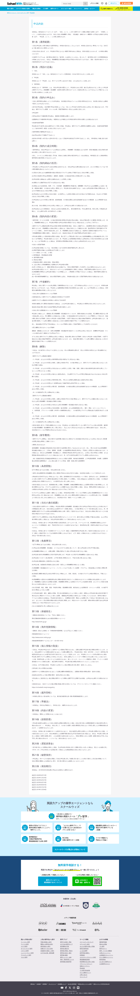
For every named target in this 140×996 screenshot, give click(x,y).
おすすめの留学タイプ (66, 944)
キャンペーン (78, 8)
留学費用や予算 (64, 946)
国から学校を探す (26, 939)
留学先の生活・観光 (65, 953)
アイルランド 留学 (26, 955)
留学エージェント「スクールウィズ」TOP (18, 13)
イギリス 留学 (25, 951)
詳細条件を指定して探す (47, 951)
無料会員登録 (127, 3)
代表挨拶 (38, 984)
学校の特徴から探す (46, 942)
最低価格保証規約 (85, 959)
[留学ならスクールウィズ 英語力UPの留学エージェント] (14, 4)
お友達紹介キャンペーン (106, 955)
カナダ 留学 (24, 946)
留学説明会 (102, 959)
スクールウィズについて (86, 942)
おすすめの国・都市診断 (47, 953)
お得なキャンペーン (105, 953)
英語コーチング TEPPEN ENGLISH (101, 984)
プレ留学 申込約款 (85, 970)
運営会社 (32, 984)
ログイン (114, 3)
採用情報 (44, 984)
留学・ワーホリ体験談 (105, 951)
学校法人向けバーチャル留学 (85, 984)
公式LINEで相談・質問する (85, 881)
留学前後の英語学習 (65, 962)
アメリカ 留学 (25, 944)
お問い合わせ (83, 975)
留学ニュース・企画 (65, 957)
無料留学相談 (103, 942)
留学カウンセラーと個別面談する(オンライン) (53, 881)
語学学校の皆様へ (85, 953)
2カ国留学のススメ (104, 964)
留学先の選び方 (64, 948)
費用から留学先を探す (47, 944)
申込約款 (32, 13)
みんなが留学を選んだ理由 (87, 946)
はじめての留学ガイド (105, 962)
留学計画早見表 (84, 948)
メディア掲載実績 (70, 918)
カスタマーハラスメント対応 (88, 957)
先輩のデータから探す (47, 948)
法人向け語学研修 (72, 984)
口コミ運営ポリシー (85, 972)
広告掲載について (62, 984)
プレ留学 (45, 8)
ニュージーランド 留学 (27, 953)
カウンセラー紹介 (66, 8)
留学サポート (55, 8)
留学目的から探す (45, 946)
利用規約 (82, 955)
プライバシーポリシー (86, 964)
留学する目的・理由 (65, 942)
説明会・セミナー (89, 8)
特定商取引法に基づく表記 (87, 962)
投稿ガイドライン (85, 966)
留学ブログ (63, 939)
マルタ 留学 (24, 957)
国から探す (10, 8)
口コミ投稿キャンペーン (106, 957)
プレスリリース (52, 984)
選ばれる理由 (36, 8)
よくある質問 (83, 951)
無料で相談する (108, 8)
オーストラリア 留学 (26, 948)
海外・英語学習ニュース (67, 959)
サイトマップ (83, 977)
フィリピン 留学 (25, 942)
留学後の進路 (64, 955)
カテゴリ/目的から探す (23, 8)
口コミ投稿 (95, 3)
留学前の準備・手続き (66, 951)
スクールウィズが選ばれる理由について (70, 849)
